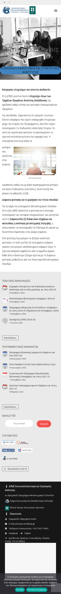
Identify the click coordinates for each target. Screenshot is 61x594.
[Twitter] (4, 2)
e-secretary (12, 458)
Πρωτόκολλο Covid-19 (17, 469)
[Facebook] (9, 2)
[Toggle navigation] (56, 10)
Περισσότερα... (10, 338)
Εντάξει (19, 590)
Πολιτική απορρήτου (37, 590)
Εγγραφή (44, 423)
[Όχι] (57, 583)
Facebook (13, 533)
